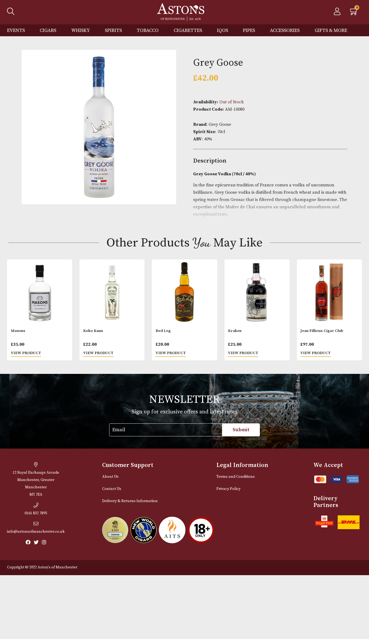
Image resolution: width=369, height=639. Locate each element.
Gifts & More (331, 30)
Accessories (285, 30)
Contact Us (111, 488)
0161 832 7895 (36, 513)
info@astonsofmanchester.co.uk (36, 531)
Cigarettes (188, 30)
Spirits (113, 30)
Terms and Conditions (235, 476)
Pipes (249, 30)
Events (16, 30)
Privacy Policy (228, 488)
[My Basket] (354, 13)
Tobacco (148, 30)
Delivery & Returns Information (130, 501)
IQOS (222, 30)
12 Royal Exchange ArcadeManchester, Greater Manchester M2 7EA (36, 483)
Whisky (80, 30)
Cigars (48, 30)
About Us (110, 476)
